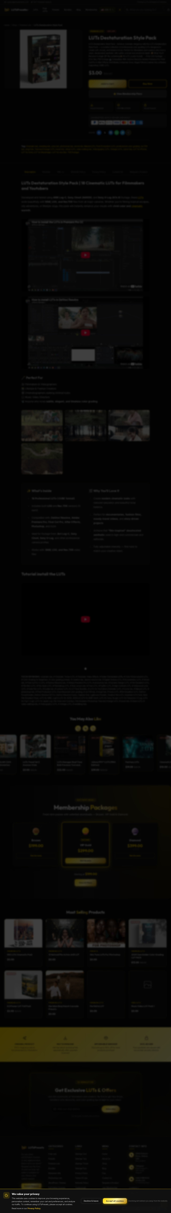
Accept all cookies (115, 1201)
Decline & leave (91, 1201)
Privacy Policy (34, 1208)
